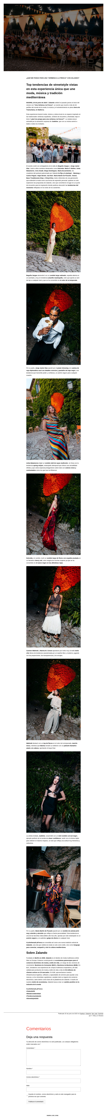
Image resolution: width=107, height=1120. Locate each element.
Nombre (29, 1068)
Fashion (82, 1013)
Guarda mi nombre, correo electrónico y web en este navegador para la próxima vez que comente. (52, 1095)
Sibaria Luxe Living (52, 1115)
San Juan (94, 1013)
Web (27, 1085)
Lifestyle (88, 1013)
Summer (100, 1013)
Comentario (30, 1048)
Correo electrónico (33, 1077)
